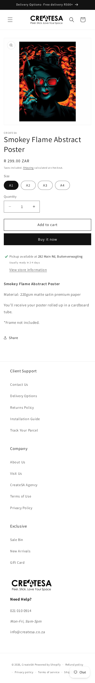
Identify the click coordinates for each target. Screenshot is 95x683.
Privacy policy (24, 672)
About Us (17, 462)
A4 (62, 185)
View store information (28, 269)
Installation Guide (25, 419)
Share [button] (13, 337)
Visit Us (16, 473)
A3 (45, 185)
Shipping (28, 167)
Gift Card (17, 562)
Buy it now (47, 239)
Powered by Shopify (48, 664)
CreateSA (28, 664)
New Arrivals (20, 551)
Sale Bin (16, 539)
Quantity (10, 196)
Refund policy (74, 664)
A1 (11, 185)
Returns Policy (22, 407)
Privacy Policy (21, 508)
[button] (10, 19)
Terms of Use (20, 496)
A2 (28, 185)
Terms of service (48, 672)
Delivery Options (23, 396)
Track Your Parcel (24, 430)
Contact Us (19, 384)
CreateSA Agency (23, 485)
